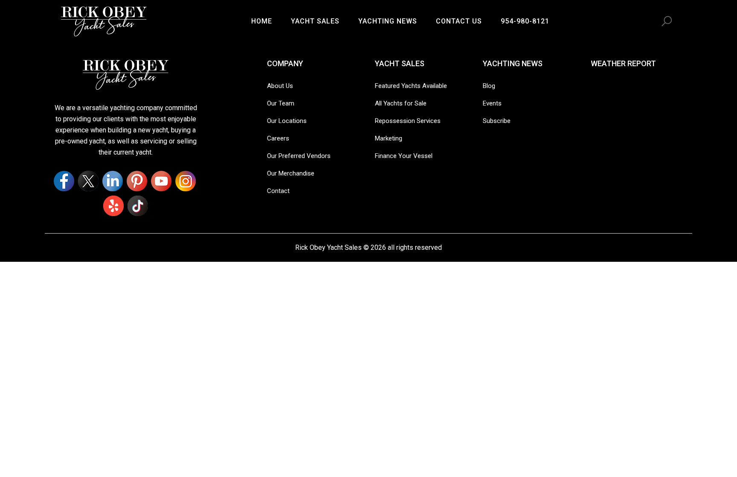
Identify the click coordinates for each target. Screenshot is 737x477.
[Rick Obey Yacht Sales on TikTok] (138, 206)
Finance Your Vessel (403, 156)
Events (492, 103)
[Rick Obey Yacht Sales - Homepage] (104, 20)
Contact (278, 191)
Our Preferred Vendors (299, 156)
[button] (666, 21)
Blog (489, 86)
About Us (280, 86)
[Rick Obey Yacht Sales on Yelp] (113, 206)
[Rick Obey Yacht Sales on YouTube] (161, 181)
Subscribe (497, 121)
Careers (278, 138)
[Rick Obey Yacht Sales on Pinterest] (137, 181)
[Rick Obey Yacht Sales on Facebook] (64, 181)
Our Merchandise (290, 173)
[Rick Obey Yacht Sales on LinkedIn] (112, 181)
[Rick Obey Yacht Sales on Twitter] (88, 181)
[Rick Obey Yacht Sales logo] (126, 74)
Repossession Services (408, 121)
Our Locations (287, 121)
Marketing (388, 138)
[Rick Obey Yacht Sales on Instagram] (185, 181)
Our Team (280, 103)
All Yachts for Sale (401, 103)
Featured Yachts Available (411, 86)
